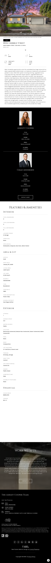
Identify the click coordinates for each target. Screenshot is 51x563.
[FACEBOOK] (14, 542)
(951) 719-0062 (25, 139)
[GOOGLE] (32, 542)
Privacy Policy (31, 556)
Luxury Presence (34, 549)
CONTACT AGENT (25, 197)
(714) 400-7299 (25, 180)
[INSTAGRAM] (18, 542)
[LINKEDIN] (22, 542)
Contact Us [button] (25, 481)
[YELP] (25, 542)
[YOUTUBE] (29, 542)
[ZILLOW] (36, 542)
